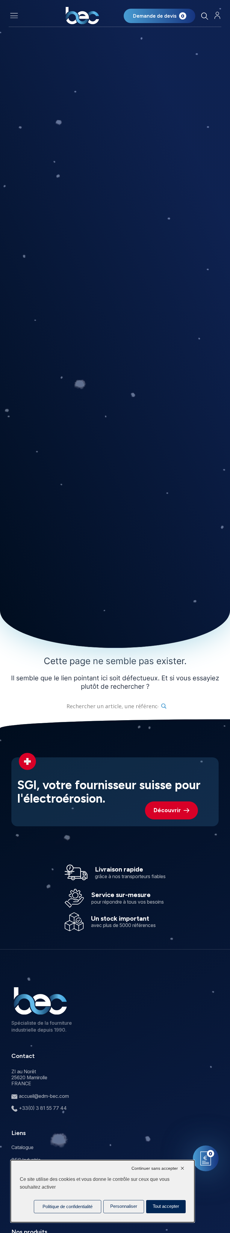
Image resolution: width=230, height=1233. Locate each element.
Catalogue (22, 1147)
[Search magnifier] (164, 706)
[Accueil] (82, 15)
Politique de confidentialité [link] (68, 1206)
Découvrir (167, 810)
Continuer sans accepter (154, 1168)
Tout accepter (166, 1206)
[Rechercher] (204, 16)
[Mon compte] (217, 15)
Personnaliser (123, 1206)
